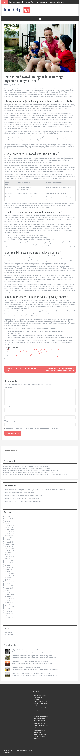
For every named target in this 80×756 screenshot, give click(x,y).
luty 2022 (7, 565)
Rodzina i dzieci (10, 359)
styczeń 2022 (9, 567)
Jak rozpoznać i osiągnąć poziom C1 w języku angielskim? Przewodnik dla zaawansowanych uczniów (35, 474)
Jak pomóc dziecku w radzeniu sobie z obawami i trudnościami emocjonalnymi (34, 356)
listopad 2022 (9, 546)
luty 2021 (7, 590)
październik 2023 (10, 531)
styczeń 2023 (9, 542)
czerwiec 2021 (9, 582)
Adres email (8, 414)
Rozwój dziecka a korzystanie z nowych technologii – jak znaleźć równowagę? (33, 350)
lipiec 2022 (8, 554)
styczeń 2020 (9, 617)
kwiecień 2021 (9, 586)
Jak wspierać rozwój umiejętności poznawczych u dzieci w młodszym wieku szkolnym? (40, 734)
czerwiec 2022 (9, 556)
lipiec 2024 (8, 521)
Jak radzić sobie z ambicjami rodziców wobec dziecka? (22, 498)
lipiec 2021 (8, 580)
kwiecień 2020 (9, 611)
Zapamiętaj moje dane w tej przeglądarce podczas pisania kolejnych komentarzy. (32, 428)
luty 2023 (7, 540)
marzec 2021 (9, 588)
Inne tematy (8, 632)
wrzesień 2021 (9, 575)
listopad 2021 (9, 571)
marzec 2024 (9, 527)
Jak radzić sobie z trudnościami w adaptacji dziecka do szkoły (24, 495)
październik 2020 (10, 598)
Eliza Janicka (21, 85)
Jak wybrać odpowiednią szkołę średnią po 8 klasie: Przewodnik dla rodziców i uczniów (36, 2)
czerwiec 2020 (9, 607)
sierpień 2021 (9, 577)
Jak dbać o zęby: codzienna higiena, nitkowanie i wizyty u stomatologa (26, 466)
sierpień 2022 (9, 552)
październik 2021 (10, 573)
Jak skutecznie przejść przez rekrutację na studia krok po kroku (41, 718)
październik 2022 (10, 548)
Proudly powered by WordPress (12, 750)
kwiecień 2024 (9, 525)
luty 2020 (7, 615)
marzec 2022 (9, 563)
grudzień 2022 (9, 544)
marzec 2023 (9, 538)
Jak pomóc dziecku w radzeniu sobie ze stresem (27, 650)
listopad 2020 (9, 596)
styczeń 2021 (9, 592)
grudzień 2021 (9, 569)
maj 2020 (8, 609)
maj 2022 (8, 559)
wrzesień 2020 (9, 600)
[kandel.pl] (17, 10)
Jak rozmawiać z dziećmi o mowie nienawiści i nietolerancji (30, 661)
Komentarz (8, 387)
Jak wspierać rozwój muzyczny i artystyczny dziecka (41, 725)
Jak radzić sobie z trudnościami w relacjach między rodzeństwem (29, 352)
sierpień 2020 (9, 602)
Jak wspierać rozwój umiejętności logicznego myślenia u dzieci (31, 673)
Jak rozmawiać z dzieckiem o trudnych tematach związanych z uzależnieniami (33, 354)
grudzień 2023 (9, 529)
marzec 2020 (9, 613)
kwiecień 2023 (9, 536)
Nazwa (7, 407)
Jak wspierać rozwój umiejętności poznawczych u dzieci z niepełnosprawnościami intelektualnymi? (35, 490)
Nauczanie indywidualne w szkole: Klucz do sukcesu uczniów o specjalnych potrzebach (31, 470)
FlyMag (30, 750)
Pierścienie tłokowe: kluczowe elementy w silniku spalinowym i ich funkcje (27, 468)
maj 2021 (8, 584)
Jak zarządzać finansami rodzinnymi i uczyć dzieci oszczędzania (32, 656)
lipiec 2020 (8, 605)
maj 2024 (8, 523)
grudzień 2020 (9, 594)
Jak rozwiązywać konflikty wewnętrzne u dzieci (19, 492)
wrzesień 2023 (9, 533)
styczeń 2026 (9, 519)
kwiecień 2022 (9, 561)
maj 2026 (8, 517)
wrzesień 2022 (9, 550)
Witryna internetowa (10, 421)
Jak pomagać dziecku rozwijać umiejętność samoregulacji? (23, 501)
